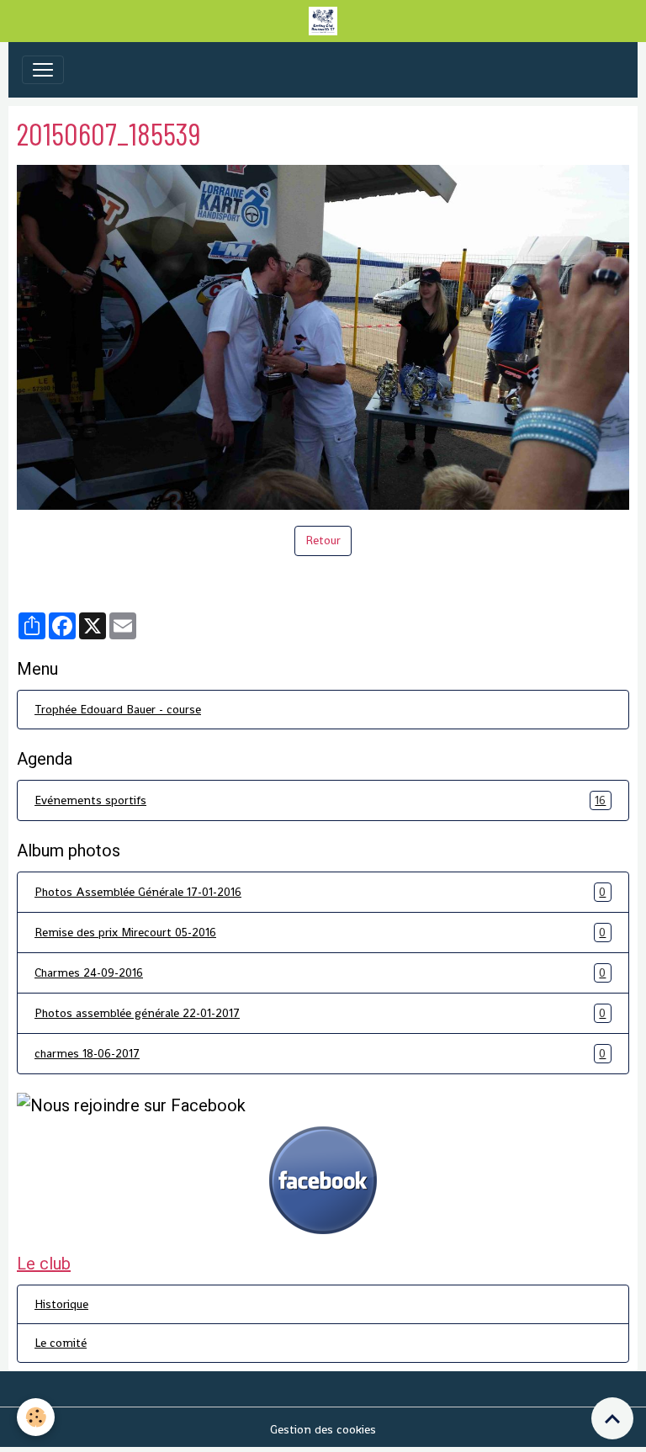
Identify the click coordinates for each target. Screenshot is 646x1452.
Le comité (60, 1342)
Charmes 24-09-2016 (320, 973)
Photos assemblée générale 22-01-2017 (320, 1013)
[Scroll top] (612, 1418)
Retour (323, 540)
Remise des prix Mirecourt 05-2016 (320, 933)
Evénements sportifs (320, 800)
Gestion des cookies (323, 1429)
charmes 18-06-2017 (320, 1054)
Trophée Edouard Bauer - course (117, 709)
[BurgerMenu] (43, 70)
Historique (61, 1304)
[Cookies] (36, 1417)
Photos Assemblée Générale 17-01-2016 (320, 892)
